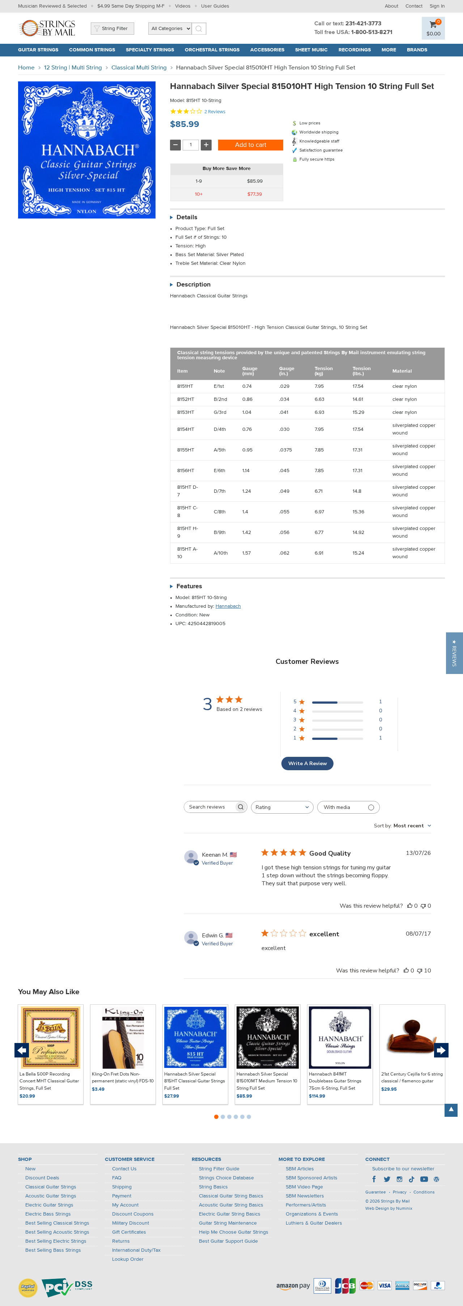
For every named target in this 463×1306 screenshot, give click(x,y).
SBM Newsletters (305, 1196)
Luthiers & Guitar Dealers (314, 1223)
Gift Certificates (129, 1232)
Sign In (437, 6)
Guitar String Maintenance (228, 1223)
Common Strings (92, 49)
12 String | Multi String (73, 68)
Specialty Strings (150, 49)
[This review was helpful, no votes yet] (409, 906)
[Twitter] (387, 1180)
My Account (125, 1205)
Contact (413, 6)
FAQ (117, 1177)
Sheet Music (311, 49)
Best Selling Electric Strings (55, 1241)
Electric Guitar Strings (49, 1205)
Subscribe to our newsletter (403, 1168)
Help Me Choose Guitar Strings (233, 1232)
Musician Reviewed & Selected (52, 6)
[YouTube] (424, 1180)
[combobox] (282, 807)
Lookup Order (128, 1259)
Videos (183, 6)
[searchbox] (209, 807)
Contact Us (124, 1168)
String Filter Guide (219, 1168)
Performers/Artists (306, 1205)
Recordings (355, 49)
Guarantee (375, 1192)
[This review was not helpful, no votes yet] (423, 906)
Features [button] (189, 586)
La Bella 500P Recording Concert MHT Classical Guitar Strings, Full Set (49, 1081)
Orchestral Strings (212, 49)
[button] (454, 653)
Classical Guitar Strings (50, 1187)
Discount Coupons (133, 1214)
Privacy (400, 1192)
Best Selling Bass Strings (53, 1250)
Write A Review (307, 763)
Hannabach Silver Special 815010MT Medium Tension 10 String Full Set (267, 1081)
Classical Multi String (139, 68)
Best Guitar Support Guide (228, 1241)
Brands (417, 49)
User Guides (215, 6)
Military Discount (130, 1223)
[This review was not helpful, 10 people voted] (419, 971)
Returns (121, 1241)
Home (26, 68)
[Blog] (436, 1180)
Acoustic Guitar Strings (50, 1196)
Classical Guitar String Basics (231, 1196)
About (391, 6)
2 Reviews (214, 112)
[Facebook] (374, 1180)
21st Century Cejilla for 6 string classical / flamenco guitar (412, 1078)
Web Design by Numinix (388, 1209)
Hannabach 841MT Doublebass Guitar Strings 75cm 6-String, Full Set (335, 1081)
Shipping (122, 1187)
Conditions (424, 1192)
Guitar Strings (38, 49)
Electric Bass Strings (48, 1214)
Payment (121, 1196)
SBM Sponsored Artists (311, 1177)
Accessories (267, 49)
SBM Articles (300, 1168)
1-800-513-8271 (371, 32)
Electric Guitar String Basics (229, 1214)
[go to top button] (451, 1110)
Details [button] (187, 217)
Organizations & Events (312, 1214)
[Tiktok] (411, 1180)
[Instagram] (399, 1180)
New (30, 1168)
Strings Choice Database (226, 1177)
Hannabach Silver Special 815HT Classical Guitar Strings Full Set (194, 1081)
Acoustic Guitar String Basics (231, 1205)
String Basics (213, 1187)
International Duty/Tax (136, 1250)
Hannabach (228, 606)
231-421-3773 (363, 24)
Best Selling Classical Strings (57, 1223)
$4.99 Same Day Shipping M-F (131, 6)
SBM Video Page (304, 1187)
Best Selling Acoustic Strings (57, 1232)
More (389, 49)
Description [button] (194, 284)
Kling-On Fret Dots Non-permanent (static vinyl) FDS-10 (123, 1078)
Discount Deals (42, 1177)
